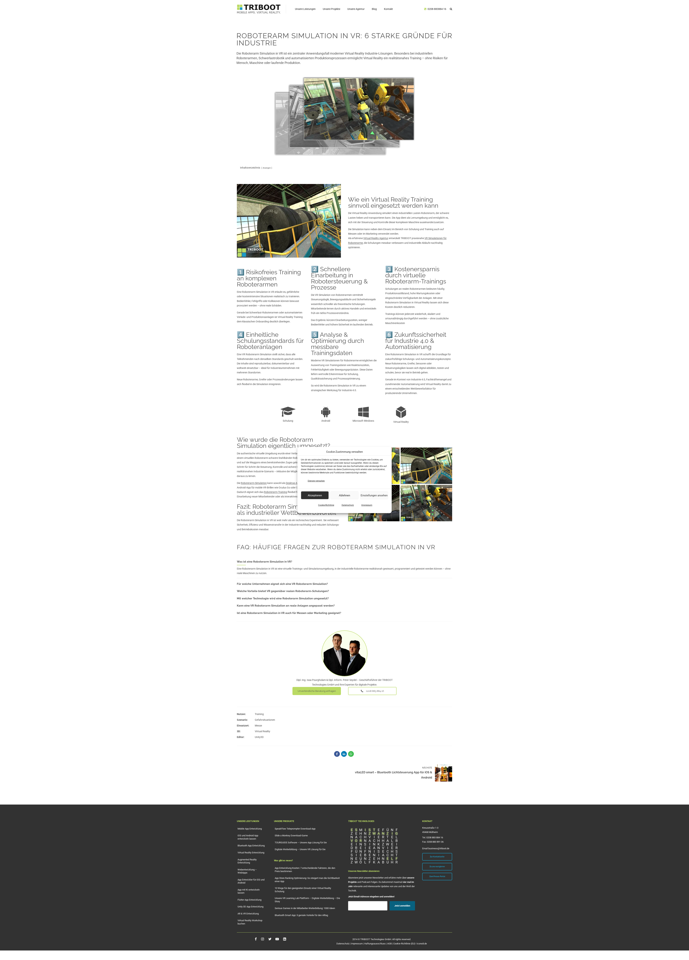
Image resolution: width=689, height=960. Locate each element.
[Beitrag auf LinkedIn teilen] (344, 754)
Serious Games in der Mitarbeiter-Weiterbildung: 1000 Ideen (305, 908)
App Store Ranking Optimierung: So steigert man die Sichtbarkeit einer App (307, 880)
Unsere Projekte (331, 9)
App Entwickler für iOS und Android (251, 881)
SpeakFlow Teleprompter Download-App (295, 828)
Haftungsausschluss (375, 943)
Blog (374, 9)
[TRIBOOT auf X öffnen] (269, 939)
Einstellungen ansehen (374, 495)
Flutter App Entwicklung (249, 899)
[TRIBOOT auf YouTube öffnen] (277, 939)
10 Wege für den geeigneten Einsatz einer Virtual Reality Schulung (303, 890)
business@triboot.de (438, 848)
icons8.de (422, 943)
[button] (451, 9)
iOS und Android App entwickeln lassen (248, 837)
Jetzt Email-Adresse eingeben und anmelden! (371, 896)
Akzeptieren (315, 495)
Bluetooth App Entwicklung (251, 845)
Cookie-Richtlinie (326, 505)
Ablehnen (344, 495)
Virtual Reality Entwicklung (251, 852)
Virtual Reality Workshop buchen (250, 922)
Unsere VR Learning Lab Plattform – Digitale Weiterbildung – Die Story (307, 900)
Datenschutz (348, 505)
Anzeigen (267, 168)
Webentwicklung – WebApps (247, 871)
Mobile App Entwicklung (250, 828)
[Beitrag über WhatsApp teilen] (351, 754)
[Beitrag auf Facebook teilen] (337, 754)
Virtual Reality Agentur (375, 238)
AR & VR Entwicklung (248, 913)
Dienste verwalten (316, 481)
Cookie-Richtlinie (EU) (404, 943)
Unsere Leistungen (305, 9)
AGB (389, 943)
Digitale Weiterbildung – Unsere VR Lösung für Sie (300, 849)
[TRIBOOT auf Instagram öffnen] (262, 939)
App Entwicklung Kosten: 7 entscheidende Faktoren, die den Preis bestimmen (305, 870)
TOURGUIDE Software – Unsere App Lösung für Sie (301, 842)
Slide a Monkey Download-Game (291, 835)
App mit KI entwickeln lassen (249, 891)
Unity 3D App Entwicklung (250, 906)
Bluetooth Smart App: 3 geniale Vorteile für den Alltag (301, 915)
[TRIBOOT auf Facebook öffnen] (256, 939)
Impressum (366, 505)
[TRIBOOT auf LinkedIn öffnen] (284, 939)
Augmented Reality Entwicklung (247, 861)
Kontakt (388, 9)
